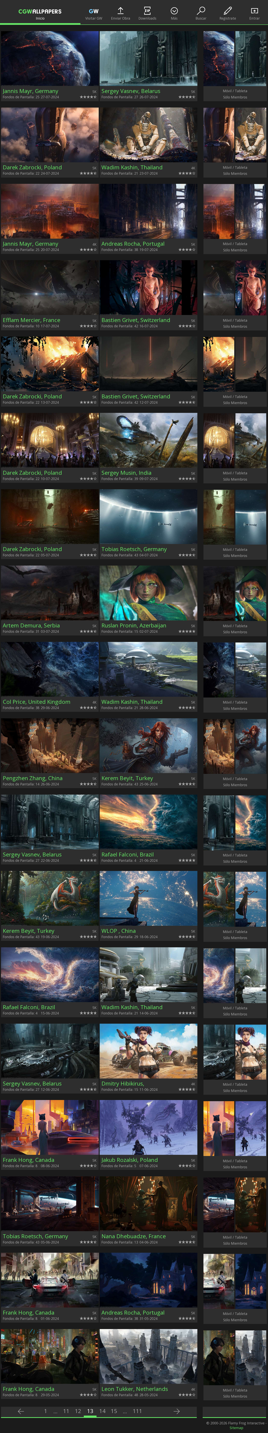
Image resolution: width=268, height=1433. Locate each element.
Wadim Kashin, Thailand (132, 167)
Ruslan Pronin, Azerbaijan (133, 625)
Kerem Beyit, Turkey (127, 778)
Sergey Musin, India (126, 472)
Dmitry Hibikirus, (122, 1083)
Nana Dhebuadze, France (133, 1236)
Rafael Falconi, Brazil (127, 854)
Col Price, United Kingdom (36, 701)
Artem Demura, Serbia (31, 625)
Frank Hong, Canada (28, 1159)
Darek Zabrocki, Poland (32, 167)
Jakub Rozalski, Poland (129, 1159)
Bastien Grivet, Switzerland (135, 320)
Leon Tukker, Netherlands (134, 1388)
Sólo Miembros (235, 97)
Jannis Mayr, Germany (30, 91)
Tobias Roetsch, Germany (134, 549)
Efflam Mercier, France (31, 320)
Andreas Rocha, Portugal (133, 243)
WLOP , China (118, 930)
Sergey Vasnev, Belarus (130, 91)
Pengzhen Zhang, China (33, 778)
